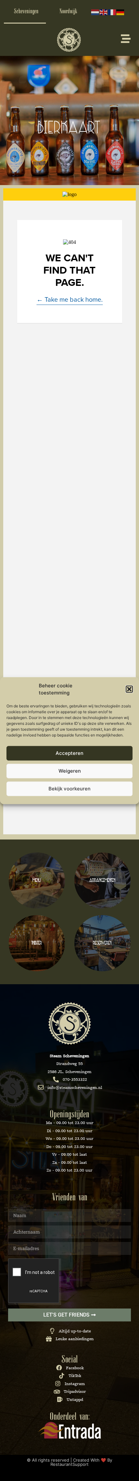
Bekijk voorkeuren (69, 789)
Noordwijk (68, 11)
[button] (129, 689)
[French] (112, 11)
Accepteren (69, 753)
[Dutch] (95, 11)
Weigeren (70, 771)
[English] (104, 11)
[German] (120, 11)
